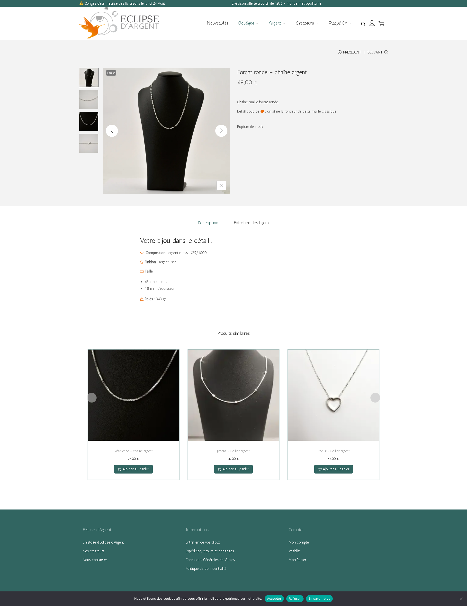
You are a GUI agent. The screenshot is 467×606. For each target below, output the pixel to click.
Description (208, 222)
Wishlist (295, 551)
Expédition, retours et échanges (210, 551)
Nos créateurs (93, 551)
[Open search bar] (363, 23)
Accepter (274, 598)
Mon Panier (297, 560)
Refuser (295, 598)
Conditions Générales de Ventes (210, 560)
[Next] (221, 131)
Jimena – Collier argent (233, 451)
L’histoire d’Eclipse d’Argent (103, 542)
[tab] (208, 222)
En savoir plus (319, 598)
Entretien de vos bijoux (203, 542)
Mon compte (299, 542)
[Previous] (112, 131)
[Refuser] (460, 598)
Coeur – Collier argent (334, 451)
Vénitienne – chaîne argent (134, 451)
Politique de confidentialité (206, 568)
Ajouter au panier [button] (136, 469)
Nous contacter (95, 560)
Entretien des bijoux (251, 222)
